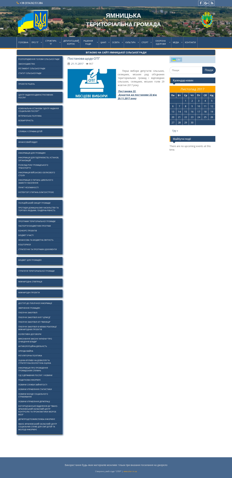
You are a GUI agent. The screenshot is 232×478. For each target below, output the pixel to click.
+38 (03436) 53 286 (31, 3)
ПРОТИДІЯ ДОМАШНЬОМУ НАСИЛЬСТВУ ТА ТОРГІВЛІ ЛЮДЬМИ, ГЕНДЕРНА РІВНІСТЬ (38, 209)
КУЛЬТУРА (131, 42)
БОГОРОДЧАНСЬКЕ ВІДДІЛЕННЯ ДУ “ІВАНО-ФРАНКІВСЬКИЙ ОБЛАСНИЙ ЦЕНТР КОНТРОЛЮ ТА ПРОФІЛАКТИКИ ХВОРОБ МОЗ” (38, 410)
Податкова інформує (29, 380)
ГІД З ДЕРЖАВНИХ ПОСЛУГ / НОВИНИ (35, 375)
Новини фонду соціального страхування (33, 395)
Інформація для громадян (32, 153)
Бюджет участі (26, 235)
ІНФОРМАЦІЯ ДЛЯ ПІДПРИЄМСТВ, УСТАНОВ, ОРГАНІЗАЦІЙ (38, 159)
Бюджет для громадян (30, 260)
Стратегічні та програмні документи (37, 249)
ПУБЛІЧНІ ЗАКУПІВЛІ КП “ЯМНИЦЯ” (34, 322)
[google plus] (206, 3)
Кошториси (24, 244)
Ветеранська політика (29, 116)
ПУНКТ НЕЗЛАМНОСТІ (28, 187)
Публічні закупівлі (27, 312)
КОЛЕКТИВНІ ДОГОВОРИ (29, 334)
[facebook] (200, 3)
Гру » (175, 130)
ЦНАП (103, 42)
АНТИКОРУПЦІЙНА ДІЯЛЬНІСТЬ (32, 346)
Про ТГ (35, 42)
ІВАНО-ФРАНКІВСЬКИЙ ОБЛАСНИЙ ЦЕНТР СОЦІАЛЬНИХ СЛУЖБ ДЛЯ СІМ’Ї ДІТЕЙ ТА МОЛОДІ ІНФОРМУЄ (37, 427)
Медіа (176, 42)
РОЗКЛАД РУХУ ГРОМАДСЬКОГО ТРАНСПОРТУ (33, 166)
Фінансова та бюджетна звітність (35, 240)
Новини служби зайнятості (32, 384)
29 (185, 122)
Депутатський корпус (71, 42)
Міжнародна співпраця (30, 281)
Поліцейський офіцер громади (34, 203)
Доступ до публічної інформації (35, 303)
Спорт (144, 42)
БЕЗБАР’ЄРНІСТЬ (25, 120)
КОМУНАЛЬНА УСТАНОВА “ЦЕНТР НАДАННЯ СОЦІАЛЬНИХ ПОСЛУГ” (38, 110)
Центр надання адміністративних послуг (35, 96)
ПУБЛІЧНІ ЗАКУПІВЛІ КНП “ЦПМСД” (34, 317)
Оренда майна (25, 351)
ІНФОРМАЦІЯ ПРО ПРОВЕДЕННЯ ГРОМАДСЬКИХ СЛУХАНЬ (33, 369)
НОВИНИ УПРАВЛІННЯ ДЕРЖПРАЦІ (34, 401)
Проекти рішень (26, 84)
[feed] (212, 3)
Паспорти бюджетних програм (34, 226)
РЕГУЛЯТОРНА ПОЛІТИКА (30, 355)
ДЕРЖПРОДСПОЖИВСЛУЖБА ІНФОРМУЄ (36, 419)
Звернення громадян (29, 308)
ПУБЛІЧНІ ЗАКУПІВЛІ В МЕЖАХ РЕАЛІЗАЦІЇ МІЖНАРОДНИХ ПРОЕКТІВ (37, 328)
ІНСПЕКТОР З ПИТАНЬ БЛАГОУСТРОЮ (36, 192)
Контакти (190, 42)
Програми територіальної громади (36, 221)
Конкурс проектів (27, 230)
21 (179, 117)
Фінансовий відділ (27, 142)
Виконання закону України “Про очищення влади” (35, 340)
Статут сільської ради (29, 73)
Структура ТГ (50, 42)
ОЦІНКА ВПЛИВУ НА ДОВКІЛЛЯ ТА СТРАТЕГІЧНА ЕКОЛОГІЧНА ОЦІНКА (34, 361)
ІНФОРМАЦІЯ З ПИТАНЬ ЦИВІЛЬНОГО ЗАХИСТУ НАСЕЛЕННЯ (35, 181)
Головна (23, 42)
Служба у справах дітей (30, 131)
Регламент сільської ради (31, 68)
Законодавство (26, 64)
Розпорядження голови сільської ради (38, 59)
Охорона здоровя (160, 42)
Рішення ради (88, 42)
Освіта (116, 42)
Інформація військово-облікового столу (36, 174)
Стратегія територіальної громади (36, 271)
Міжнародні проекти (29, 292)
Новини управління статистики (35, 389)
